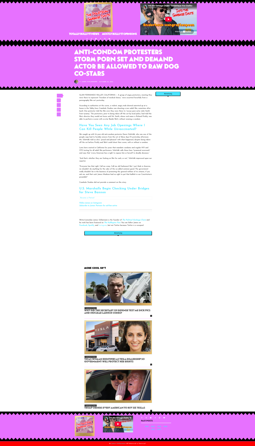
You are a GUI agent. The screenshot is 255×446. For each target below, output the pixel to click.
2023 (159, 426)
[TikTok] (100, 39)
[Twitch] (105, 39)
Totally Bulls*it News (90, 308)
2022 (165, 426)
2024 (153, 426)
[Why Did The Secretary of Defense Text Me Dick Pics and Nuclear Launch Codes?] (118, 288)
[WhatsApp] (59, 114)
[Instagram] (91, 39)
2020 (159, 429)
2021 (153, 429)
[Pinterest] (59, 110)
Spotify (91, 225)
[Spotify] (96, 39)
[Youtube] (109, 39)
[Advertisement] (118, 252)
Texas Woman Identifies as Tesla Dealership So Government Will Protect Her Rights (114, 360)
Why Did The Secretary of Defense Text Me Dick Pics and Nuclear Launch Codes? (117, 311)
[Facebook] (87, 39)
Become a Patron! (87, 198)
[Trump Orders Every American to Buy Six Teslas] (118, 386)
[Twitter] (59, 105)
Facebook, (83, 225)
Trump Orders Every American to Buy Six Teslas (114, 408)
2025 (147, 426)
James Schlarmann (89, 81)
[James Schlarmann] (76, 82)
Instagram (103, 225)
